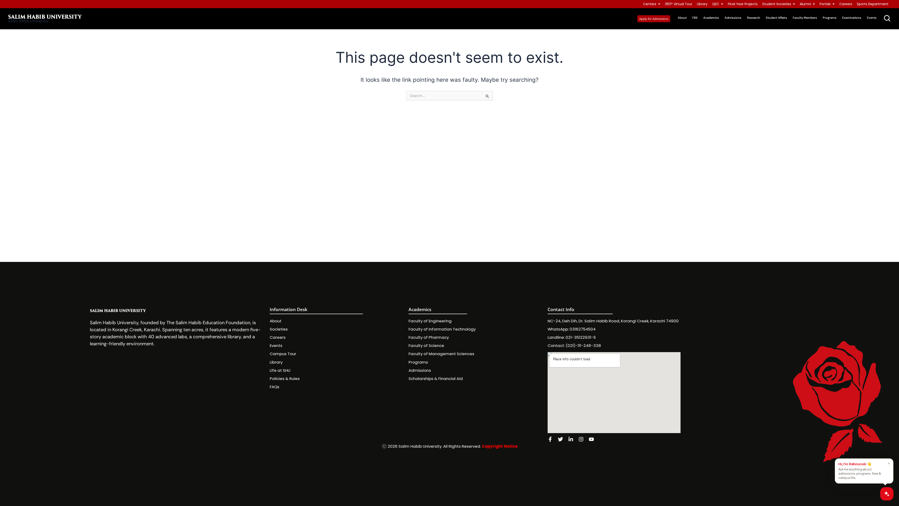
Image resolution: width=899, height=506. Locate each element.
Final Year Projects (743, 4)
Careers (845, 4)
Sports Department (872, 4)
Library (702, 4)
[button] (653, 18)
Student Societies (776, 4)
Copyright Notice (499, 446)
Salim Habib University (28, 21)
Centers (649, 4)
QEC (715, 4)
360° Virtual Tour (678, 4)
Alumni (805, 4)
